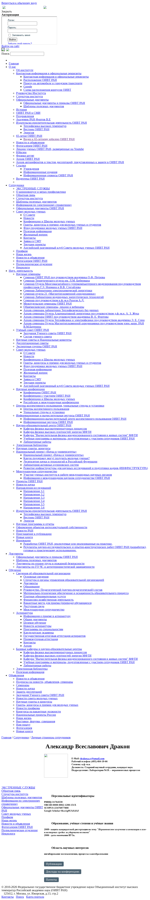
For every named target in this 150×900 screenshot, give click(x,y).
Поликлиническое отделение (34, 264)
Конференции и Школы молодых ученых (49, 221)
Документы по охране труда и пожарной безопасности (50, 563)
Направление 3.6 (33, 507)
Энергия (28, 132)
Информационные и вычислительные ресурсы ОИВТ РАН (53, 415)
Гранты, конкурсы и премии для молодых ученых (47, 704)
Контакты (29, 237)
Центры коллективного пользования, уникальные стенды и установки (60, 405)
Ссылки (21, 165)
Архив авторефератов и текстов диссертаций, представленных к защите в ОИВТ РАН (70, 162)
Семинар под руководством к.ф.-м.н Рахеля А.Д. (53, 300)
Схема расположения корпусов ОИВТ (47, 89)
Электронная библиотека (32, 445)
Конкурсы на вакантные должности (38, 711)
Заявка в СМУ (32, 241)
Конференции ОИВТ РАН (39, 392)
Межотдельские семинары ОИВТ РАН (47, 303)
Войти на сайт (10, 46)
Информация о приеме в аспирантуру (47, 616)
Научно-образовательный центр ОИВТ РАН (43, 425)
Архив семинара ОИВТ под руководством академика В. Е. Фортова (65, 316)
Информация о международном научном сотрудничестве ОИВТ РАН (66, 478)
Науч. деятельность (21, 270)
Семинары (22, 685)
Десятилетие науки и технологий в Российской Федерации (60, 461)
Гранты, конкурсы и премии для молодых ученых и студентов (62, 224)
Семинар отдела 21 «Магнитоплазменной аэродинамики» (59, 293)
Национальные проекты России (36, 714)
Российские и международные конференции (51, 402)
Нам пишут (23, 724)
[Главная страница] (45, 7)
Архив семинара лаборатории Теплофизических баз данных (61, 310)
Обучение (15, 570)
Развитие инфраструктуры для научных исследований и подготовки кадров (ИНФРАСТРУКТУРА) (85, 468)
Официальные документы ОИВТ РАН (40, 208)
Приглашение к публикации (34, 533)
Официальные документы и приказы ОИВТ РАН (54, 103)
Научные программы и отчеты (35, 524)
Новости (28, 218)
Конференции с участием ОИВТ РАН (46, 395)
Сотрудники (16, 185)
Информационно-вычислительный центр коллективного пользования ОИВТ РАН (74, 418)
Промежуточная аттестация (40, 639)
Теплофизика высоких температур (44, 126)
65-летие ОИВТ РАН (29, 135)
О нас (12, 66)
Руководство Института (31, 93)
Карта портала (35, 896)
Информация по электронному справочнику (44, 204)
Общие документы (35, 619)
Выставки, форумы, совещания (35, 721)
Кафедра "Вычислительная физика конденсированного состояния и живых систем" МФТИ (80, 435)
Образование (31, 586)
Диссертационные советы (32, 343)
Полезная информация (37, 231)
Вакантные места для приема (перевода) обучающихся (57, 603)
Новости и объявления (30, 142)
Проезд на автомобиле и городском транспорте (52, 83)
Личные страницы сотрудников (51, 737)
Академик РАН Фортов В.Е (33, 119)
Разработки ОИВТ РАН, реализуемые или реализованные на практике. (67, 543)
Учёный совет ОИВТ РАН (32, 329)
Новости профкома (28, 708)
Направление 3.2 (33, 494)
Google (27, 86)
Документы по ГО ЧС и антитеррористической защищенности (55, 566)
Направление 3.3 (33, 497)
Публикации (54, 863)
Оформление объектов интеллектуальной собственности (51, 527)
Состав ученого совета (37, 336)
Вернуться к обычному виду (19, 3)
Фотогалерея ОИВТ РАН (31, 145)
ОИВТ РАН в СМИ (28, 112)
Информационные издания (40, 172)
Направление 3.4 (33, 501)
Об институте (24, 70)
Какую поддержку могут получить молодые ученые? (56, 458)
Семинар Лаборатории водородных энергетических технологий (63, 297)
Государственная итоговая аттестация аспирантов (54, 635)
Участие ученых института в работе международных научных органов (67, 474)
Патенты (51, 879)
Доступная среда (33, 606)
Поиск (20, 896)
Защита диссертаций (29, 691)
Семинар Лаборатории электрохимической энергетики (57, 290)
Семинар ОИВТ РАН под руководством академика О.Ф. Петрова (64, 277)
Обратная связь (25, 195)
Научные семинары (28, 274)
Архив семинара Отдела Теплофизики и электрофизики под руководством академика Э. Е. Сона (84, 320)
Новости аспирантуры (37, 626)
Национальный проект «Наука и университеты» (46, 451)
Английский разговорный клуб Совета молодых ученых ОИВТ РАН (66, 247)
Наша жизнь (23, 254)
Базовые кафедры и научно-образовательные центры (49, 649)
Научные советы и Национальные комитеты (44, 339)
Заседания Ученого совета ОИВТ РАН (47, 333)
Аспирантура (24, 612)
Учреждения (31, 168)
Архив (27, 645)
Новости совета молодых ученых (37, 698)
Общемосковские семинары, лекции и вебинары (53, 306)
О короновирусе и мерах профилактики (41, 191)
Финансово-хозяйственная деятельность (48, 599)
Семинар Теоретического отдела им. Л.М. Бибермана (56, 280)
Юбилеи (21, 152)
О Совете (29, 214)
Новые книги (24, 537)
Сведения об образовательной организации (43, 573)
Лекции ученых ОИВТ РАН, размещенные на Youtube (50, 149)
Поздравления (25, 116)
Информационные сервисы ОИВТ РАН (48, 175)
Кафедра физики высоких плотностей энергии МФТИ (57, 431)
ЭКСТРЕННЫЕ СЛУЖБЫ (33, 188)
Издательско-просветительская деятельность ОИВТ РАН (51, 122)
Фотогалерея (24, 728)
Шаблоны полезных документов (43, 106)
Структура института (29, 96)
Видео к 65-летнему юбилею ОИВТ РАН (49, 139)
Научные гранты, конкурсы (33, 448)
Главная (14, 63)
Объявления (16, 675)
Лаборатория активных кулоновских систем (51, 464)
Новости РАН (24, 530)
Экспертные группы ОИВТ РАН (36, 346)
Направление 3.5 (33, 504)
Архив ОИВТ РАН (28, 158)
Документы (16, 553)
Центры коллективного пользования (46, 408)
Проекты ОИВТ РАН (29, 481)
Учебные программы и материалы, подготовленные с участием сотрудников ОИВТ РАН (79, 438)
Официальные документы (32, 99)
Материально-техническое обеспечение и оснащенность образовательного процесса (76, 593)
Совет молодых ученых (31, 211)
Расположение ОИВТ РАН (40, 80)
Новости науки (25, 484)
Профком (22, 251)
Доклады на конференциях (62, 871)
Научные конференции (30, 389)
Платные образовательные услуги (44, 596)
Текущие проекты (34, 244)
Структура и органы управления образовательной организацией (63, 579)
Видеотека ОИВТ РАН (30, 178)
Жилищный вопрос (35, 234)
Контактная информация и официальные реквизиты (48, 73)
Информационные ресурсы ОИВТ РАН (48, 422)
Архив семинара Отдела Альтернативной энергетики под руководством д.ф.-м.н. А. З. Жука (81, 313)
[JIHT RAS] (7, 50)
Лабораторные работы (37, 441)
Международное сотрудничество (36, 471)
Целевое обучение (34, 622)
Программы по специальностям (43, 629)
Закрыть (6, 11)
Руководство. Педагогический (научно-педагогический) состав (62, 589)
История (21, 109)
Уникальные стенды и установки (44, 412)
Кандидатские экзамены (38, 632)
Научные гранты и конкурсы (34, 701)
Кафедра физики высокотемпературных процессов (55, 428)
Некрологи (23, 267)
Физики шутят (25, 155)
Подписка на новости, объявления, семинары (44, 681)
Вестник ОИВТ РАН (36, 129)
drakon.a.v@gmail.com (92, 758)
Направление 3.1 (33, 491)
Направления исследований (33, 487)
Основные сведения (35, 576)
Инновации (23, 540)
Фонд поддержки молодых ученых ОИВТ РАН (52, 228)
